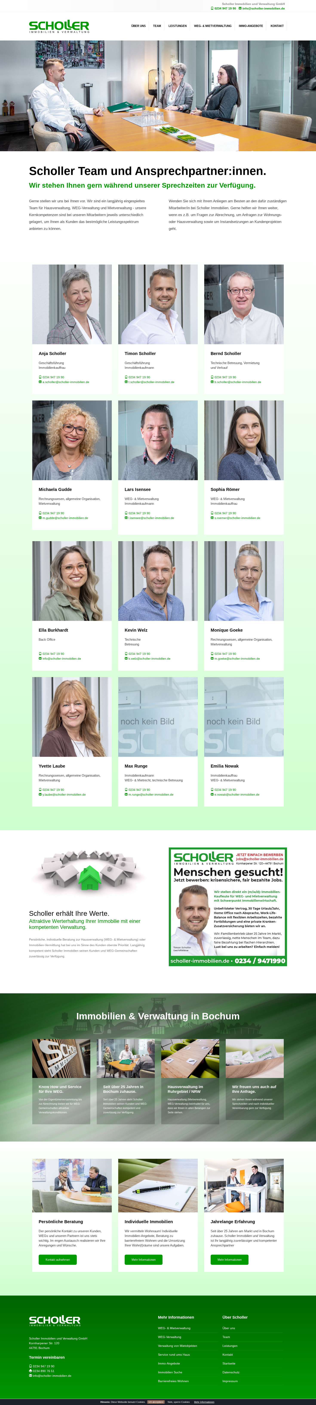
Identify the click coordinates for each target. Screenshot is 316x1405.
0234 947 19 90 (225, 8)
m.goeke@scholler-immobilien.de (237, 658)
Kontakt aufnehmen (58, 1259)
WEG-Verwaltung (169, 1337)
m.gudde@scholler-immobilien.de (65, 518)
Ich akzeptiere (156, 1402)
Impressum (230, 1381)
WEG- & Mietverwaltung (213, 26)
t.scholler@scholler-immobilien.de (151, 382)
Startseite (228, 1363)
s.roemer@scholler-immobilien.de (237, 518)
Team (157, 26)
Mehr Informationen (204, 1402)
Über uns (138, 26)
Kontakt (277, 26)
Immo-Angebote (251, 26)
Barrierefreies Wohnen (173, 1381)
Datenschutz (230, 1372)
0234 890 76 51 (43, 1371)
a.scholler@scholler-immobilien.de (65, 382)
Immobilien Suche (170, 1372)
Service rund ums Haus (174, 1354)
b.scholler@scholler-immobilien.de (237, 382)
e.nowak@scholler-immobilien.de (236, 794)
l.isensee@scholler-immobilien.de (151, 518)
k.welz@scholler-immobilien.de (149, 658)
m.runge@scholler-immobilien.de (150, 794)
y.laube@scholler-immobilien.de (64, 794)
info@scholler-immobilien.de (263, 8)
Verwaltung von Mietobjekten (177, 1345)
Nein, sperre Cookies (179, 1402)
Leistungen (178, 26)
